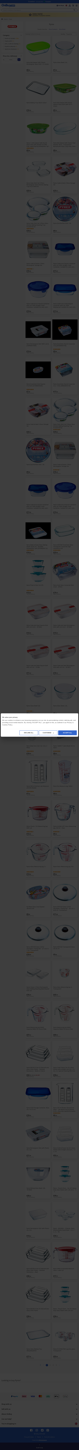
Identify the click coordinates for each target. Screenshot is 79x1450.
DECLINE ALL (28, 733)
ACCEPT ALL (67, 733)
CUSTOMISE (47, 733)
